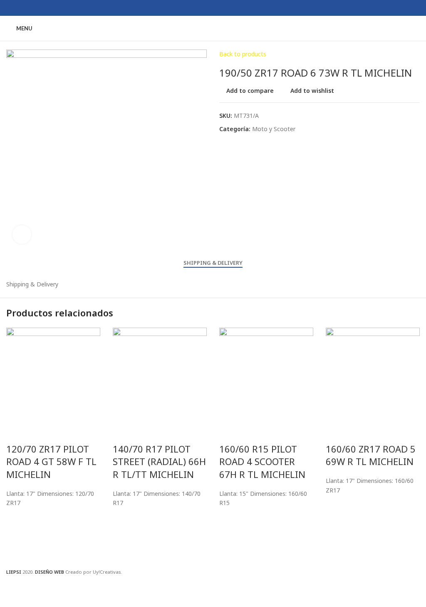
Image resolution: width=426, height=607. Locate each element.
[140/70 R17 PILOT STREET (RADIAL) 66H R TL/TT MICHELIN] (160, 374)
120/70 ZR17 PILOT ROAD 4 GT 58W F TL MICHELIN (51, 462)
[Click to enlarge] (21, 234)
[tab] (213, 263)
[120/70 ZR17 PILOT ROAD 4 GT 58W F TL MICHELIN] (53, 374)
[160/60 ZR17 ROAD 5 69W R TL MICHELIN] (373, 374)
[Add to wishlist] (16, 518)
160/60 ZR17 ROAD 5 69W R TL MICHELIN (371, 455)
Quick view (16, 548)
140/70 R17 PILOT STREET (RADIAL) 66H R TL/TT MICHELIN (159, 462)
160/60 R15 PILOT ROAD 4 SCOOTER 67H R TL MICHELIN (262, 462)
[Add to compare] (16, 432)
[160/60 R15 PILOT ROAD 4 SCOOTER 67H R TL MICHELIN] (266, 374)
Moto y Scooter (273, 129)
